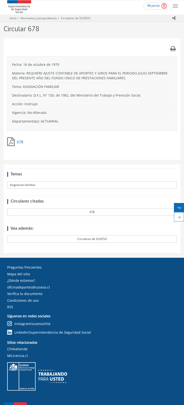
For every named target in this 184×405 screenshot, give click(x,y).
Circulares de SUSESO (75, 18)
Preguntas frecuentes (24, 267)
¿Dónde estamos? (21, 280)
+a (180, 208)
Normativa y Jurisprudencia (39, 18)
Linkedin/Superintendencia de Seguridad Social (52, 332)
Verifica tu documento (24, 293)
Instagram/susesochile (32, 323)
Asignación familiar (22, 185)
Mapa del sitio (18, 274)
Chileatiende (17, 349)
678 (20, 142)
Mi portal (153, 6)
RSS (10, 307)
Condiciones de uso (23, 300)
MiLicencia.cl (17, 355)
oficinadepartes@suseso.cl (28, 287)
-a (181, 217)
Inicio (13, 18)
